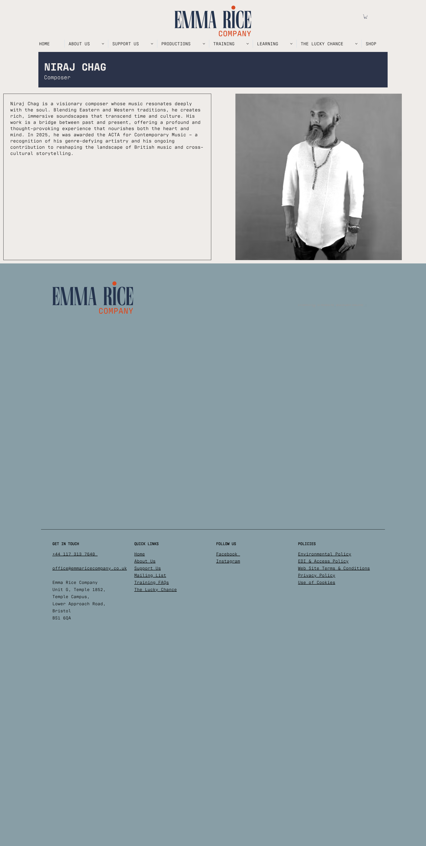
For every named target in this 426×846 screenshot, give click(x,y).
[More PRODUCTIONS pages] (204, 44)
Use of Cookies (316, 582)
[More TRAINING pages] (248, 44)
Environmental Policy (324, 554)
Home (139, 554)
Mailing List (150, 575)
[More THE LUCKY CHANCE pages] (356, 44)
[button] (365, 16)
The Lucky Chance (155, 589)
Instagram (228, 561)
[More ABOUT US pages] (103, 44)
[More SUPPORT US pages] (152, 44)
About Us (145, 561)
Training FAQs (151, 582)
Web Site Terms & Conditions (334, 568)
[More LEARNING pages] (291, 44)
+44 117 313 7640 (75, 554)
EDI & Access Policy (323, 561)
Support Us (147, 568)
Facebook (228, 554)
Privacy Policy (316, 575)
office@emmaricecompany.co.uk (89, 568)
